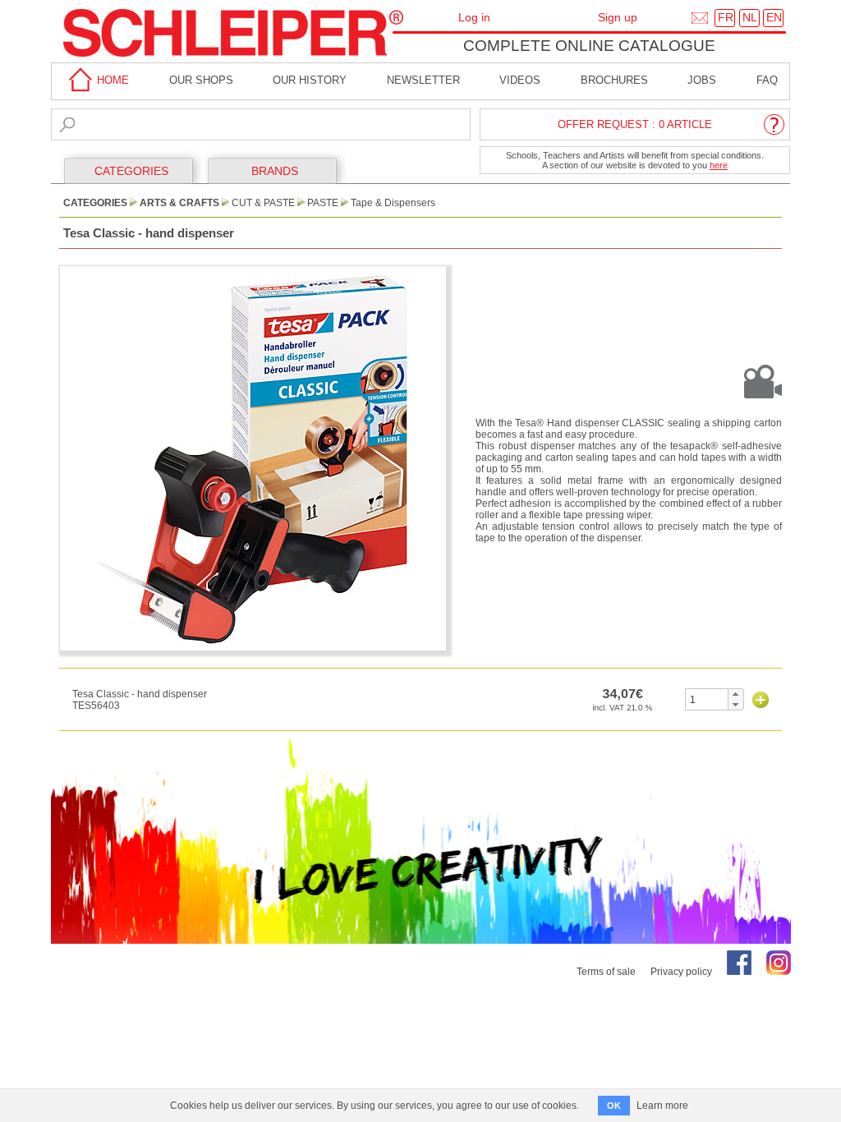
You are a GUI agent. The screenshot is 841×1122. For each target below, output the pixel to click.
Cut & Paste (263, 203)
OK (614, 1106)
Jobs (701, 80)
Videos (519, 80)
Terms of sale (606, 971)
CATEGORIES (131, 170)
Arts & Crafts (179, 203)
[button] (735, 694)
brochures (614, 80)
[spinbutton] (707, 699)
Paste (322, 203)
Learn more (662, 1105)
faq (767, 80)
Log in (474, 17)
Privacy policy (681, 971)
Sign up (617, 17)
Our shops (201, 80)
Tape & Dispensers (393, 203)
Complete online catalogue (589, 45)
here (719, 165)
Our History (310, 80)
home (111, 80)
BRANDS (274, 170)
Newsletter (423, 80)
